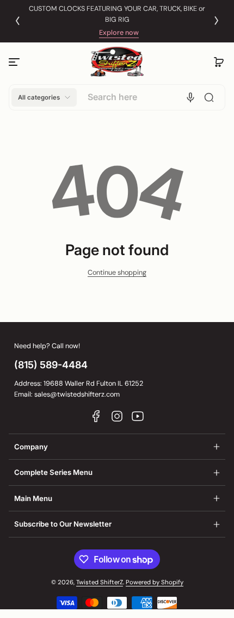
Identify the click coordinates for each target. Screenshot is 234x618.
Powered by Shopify (154, 582)
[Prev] (17, 20)
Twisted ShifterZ (99, 582)
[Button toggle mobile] (15, 62)
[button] (218, 62)
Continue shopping (117, 272)
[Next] (216, 20)
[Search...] (209, 97)
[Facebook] (96, 416)
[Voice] (190, 97)
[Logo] (116, 62)
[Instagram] (117, 416)
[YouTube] (137, 416)
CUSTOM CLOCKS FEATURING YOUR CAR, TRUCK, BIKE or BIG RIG (117, 14)
